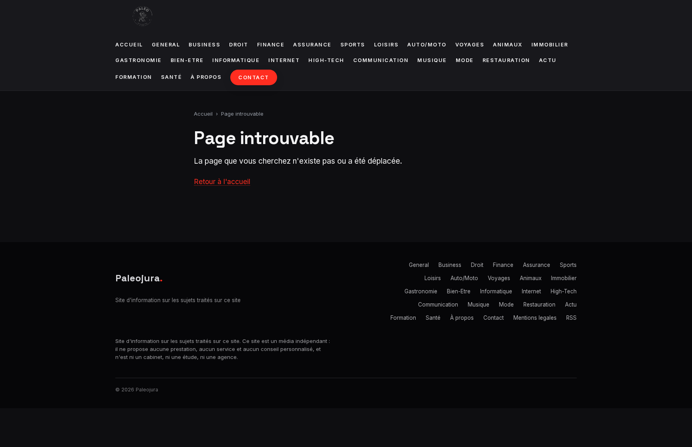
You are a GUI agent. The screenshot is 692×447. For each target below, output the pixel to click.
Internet (284, 60)
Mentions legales (535, 318)
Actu (548, 60)
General (166, 45)
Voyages (470, 45)
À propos (206, 77)
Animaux (508, 45)
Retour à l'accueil (222, 181)
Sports (352, 45)
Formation (133, 77)
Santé (171, 77)
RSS (571, 318)
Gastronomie (138, 60)
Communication (381, 60)
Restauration (506, 60)
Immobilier (549, 45)
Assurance (312, 45)
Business (204, 45)
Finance (271, 45)
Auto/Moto (427, 45)
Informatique (236, 60)
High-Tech (326, 60)
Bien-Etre (187, 60)
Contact (253, 77)
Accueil (129, 45)
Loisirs (386, 45)
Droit (238, 45)
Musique (432, 60)
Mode (465, 60)
